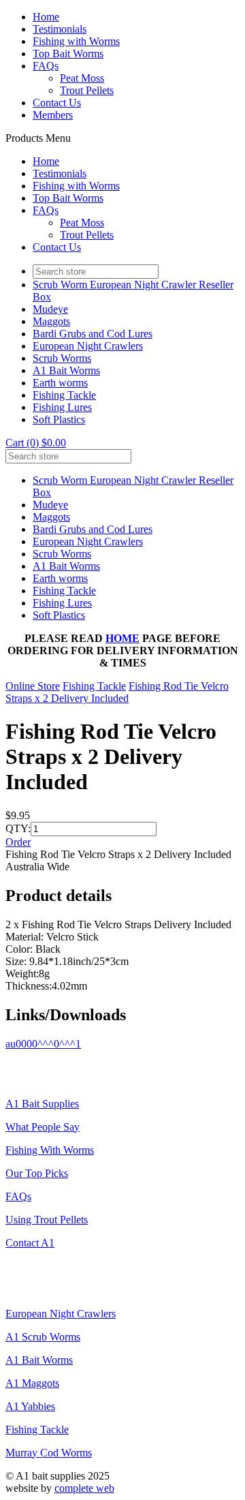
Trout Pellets (87, 90)
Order (18, 842)
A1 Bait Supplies (42, 1103)
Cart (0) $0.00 (35, 442)
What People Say (42, 1127)
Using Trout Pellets (46, 1219)
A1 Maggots (32, 1383)
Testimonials (59, 29)
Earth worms (60, 382)
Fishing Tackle (64, 395)
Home (46, 16)
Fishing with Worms (76, 41)
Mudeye (50, 309)
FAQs (46, 66)
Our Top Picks (36, 1173)
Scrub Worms (62, 358)
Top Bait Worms (68, 53)
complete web (84, 1488)
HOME (122, 638)
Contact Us (57, 102)
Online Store (32, 686)
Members (53, 115)
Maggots (51, 321)
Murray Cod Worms (48, 1452)
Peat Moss (82, 78)
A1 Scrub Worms (42, 1337)
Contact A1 (29, 1243)
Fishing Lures (62, 407)
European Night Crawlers (88, 346)
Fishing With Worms (49, 1150)
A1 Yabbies (30, 1406)
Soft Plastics (59, 419)
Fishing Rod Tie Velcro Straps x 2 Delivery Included (117, 692)
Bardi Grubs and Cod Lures (92, 333)
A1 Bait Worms (66, 370)
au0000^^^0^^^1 (43, 1044)
